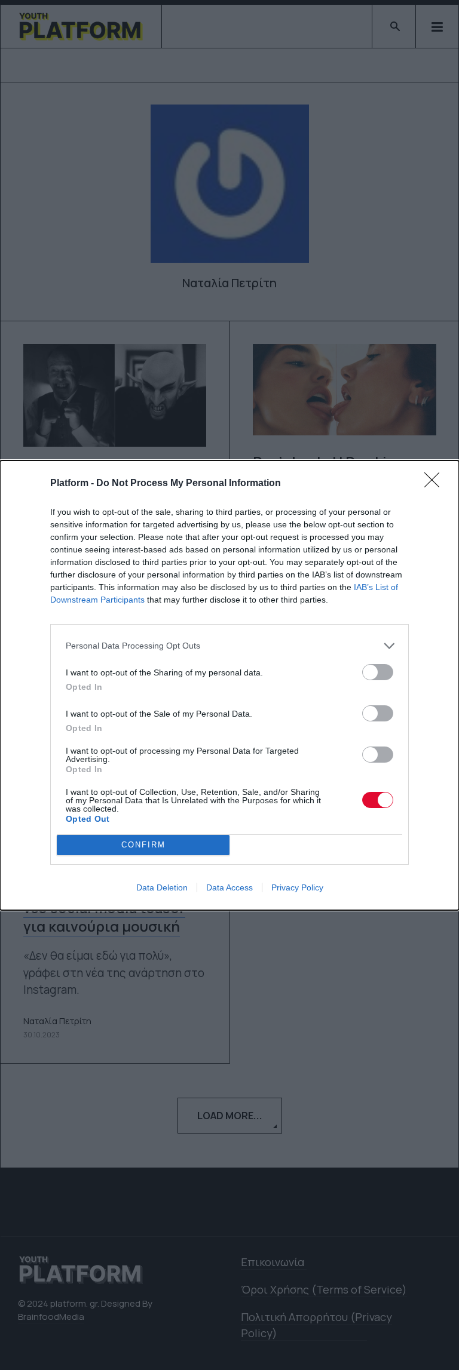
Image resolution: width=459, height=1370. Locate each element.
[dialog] (229, 685)
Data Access (229, 887)
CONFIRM (143, 844)
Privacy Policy (297, 887)
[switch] (377, 672)
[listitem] (229, 646)
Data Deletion (162, 887)
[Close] (435, 483)
